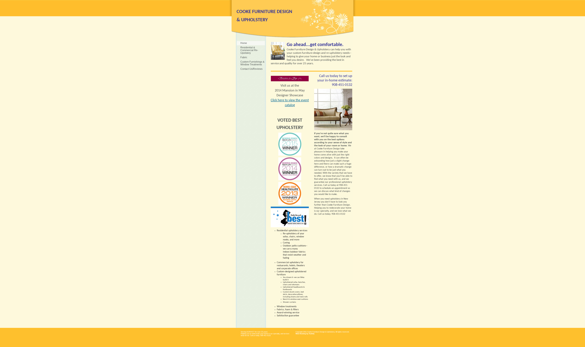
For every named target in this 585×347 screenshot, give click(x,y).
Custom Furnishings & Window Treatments (252, 63)
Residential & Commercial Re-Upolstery (249, 50)
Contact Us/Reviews (251, 69)
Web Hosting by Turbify (305, 334)
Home (243, 43)
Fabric (243, 57)
